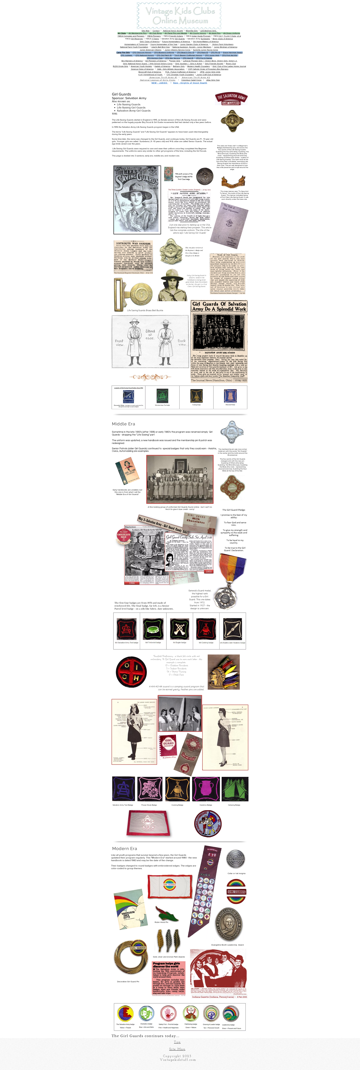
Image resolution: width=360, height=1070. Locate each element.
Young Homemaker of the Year (163, 44)
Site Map (145, 31)
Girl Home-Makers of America (206, 41)
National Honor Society (173, 31)
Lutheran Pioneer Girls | (194, 61)
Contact (156, 31)
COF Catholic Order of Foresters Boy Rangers (208, 69)
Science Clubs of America (142, 69)
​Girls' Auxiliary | (182, 63)
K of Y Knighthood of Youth (151, 74)
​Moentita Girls (192, 31)
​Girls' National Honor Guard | (136, 63)
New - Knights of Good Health (190, 83)
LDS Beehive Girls (208, 31)
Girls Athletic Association (174, 69)
